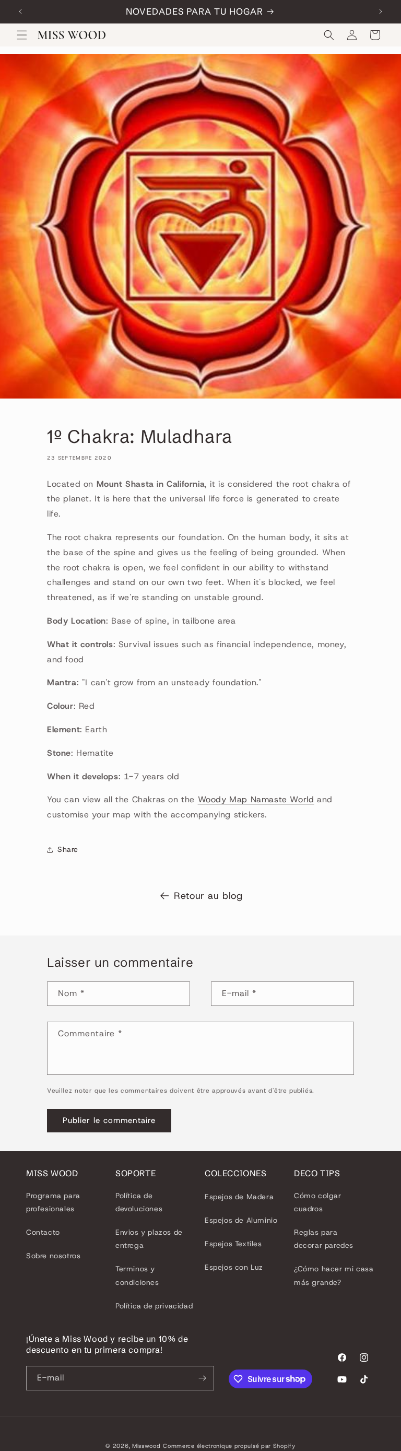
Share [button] (67, 849)
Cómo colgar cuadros (317, 1202)
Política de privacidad (154, 1305)
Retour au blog (208, 896)
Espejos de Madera (239, 1196)
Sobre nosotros (53, 1255)
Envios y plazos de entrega (149, 1238)
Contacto (43, 1232)
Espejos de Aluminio (241, 1220)
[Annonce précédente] (20, 11)
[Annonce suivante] (380, 11)
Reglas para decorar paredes (323, 1238)
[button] (21, 35)
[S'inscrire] (202, 1378)
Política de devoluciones (138, 1202)
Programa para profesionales (53, 1202)
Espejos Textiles (233, 1243)
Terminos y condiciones (137, 1275)
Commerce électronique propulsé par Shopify (229, 1445)
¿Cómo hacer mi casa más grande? (333, 1275)
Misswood (146, 1445)
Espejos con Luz (234, 1267)
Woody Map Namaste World (256, 799)
